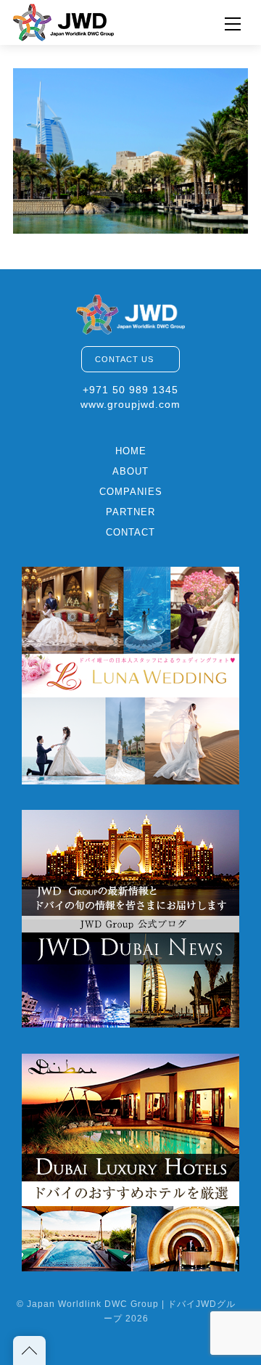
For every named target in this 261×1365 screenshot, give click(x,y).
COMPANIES (130, 491)
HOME (130, 451)
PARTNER (130, 512)
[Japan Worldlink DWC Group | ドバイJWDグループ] (64, 21)
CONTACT (130, 532)
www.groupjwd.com (130, 404)
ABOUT (130, 471)
